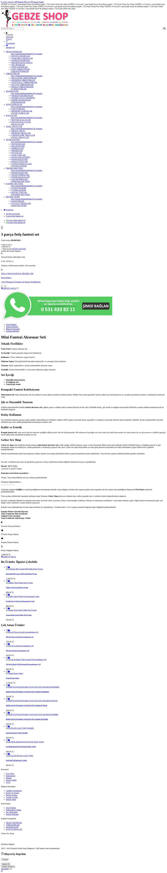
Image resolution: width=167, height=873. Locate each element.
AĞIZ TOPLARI (18, 155)
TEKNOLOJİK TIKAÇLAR (23, 135)
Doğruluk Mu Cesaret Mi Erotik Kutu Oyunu (21, 574)
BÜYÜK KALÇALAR (21, 120)
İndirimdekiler (26, 54)
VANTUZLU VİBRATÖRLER (24, 82)
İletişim (20, 2)
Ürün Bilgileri (11, 325)
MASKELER (17, 151)
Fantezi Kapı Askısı (12, 678)
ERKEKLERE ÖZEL (14, 168)
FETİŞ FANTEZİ (13, 140)
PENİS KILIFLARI (19, 173)
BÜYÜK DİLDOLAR (20, 56)
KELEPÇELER (18, 146)
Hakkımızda (10, 776)
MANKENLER (12, 91)
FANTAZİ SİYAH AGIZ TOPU (16, 760)
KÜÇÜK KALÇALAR (21, 122)
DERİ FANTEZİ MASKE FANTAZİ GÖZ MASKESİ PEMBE (27, 719)
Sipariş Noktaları (12, 814)
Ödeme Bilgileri (12, 327)
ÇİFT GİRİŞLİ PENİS (20, 69)
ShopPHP (5, 869)
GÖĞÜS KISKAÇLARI (21, 164)
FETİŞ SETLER (18, 144)
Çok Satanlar (37, 54)
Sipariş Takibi (38, 2)
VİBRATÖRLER (13, 74)
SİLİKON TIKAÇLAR (21, 133)
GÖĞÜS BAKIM (18, 188)
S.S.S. (8, 782)
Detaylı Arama (11, 795)
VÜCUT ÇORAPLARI (21, 203)
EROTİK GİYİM (13, 197)
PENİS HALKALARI (20, 177)
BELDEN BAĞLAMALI (21, 63)
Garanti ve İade (12, 797)
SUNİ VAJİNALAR (14, 104)
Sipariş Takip (11, 799)
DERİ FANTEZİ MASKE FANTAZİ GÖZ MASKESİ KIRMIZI (27, 692)
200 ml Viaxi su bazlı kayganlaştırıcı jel (19, 637)
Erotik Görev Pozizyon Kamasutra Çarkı (20, 601)
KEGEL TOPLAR (19, 192)
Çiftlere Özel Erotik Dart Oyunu (17, 587)
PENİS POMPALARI (20, 175)
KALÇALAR (11, 115)
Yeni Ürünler (11, 808)
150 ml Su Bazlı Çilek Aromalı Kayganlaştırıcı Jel (23, 664)
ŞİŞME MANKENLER (21, 100)
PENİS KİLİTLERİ (19, 159)
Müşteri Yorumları (13, 329)
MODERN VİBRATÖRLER (23, 80)
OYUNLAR (16, 153)
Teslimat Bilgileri (12, 331)
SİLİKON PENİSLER (20, 60)
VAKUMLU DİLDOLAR (22, 58)
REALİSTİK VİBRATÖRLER (24, 78)
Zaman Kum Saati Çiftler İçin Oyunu (19, 615)
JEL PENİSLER (18, 65)
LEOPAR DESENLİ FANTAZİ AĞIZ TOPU (21, 747)
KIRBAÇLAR (17, 148)
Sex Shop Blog (12, 812)
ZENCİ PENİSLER (19, 67)
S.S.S (28, 2)
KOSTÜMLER (17, 201)
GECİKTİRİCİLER (19, 179)
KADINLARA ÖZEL (14, 184)
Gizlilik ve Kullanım (14, 791)
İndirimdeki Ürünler (13, 810)
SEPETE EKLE (9, 288)
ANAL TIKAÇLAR (14, 126)
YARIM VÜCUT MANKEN (23, 98)
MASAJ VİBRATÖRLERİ (22, 87)
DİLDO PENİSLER (14, 52)
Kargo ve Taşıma (12, 793)
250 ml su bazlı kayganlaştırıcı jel (17, 651)
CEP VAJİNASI (18, 109)
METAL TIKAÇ (18, 131)
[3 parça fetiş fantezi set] (2, 227)
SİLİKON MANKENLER (22, 96)
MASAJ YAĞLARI (19, 162)
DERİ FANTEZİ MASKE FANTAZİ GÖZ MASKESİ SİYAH (26, 705)
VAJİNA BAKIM (18, 190)
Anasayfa (9, 210)
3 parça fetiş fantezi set (14, 216)
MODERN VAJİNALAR (21, 111)
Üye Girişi (10, 774)
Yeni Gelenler (16, 54)
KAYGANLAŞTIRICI (20, 157)
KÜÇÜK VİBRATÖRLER (22, 85)
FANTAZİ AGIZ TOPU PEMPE (17, 733)
